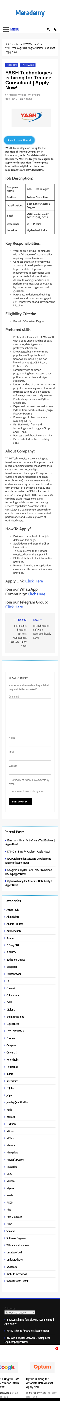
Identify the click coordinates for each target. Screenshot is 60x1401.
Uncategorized (14, 1252)
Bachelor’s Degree (15, 959)
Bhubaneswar (13, 974)
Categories (9, 1308)
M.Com (10, 1131)
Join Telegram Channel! (20, 140)
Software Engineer (16, 1238)
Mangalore (12, 1152)
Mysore (10, 1188)
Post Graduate (14, 1216)
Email (11, 751)
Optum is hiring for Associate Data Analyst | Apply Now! (40, 1383)
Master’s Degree (15, 1159)
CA (8, 981)
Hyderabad (27, 65)
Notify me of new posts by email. (28, 791)
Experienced (12, 1023)
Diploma (11, 1009)
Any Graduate (13, 931)
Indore (9, 1074)
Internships (12, 1081)
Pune (9, 1224)
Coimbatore (12, 995)
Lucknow (11, 1124)
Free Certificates (15, 1031)
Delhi (9, 1002)
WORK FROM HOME (17, 1281)
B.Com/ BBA (12, 945)
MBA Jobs (11, 1166)
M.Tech (10, 1138)
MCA (9, 1174)
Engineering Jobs (15, 1016)
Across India (12, 909)
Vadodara (11, 1267)
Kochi (9, 1109)
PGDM (10, 1202)
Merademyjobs (17, 94)
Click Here (34, 581)
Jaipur (9, 1095)
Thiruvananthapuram (17, 1245)
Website (13, 765)
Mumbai (10, 1181)
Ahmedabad (12, 916)
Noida (9, 1195)
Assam (10, 938)
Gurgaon (11, 1045)
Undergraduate (14, 1259)
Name (12, 737)
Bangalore (11, 966)
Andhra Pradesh (14, 923)
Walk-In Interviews (16, 1274)
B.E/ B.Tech (12, 952)
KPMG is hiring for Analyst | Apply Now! (28, 851)
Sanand (10, 1231)
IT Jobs (10, 1088)
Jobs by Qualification (17, 1102)
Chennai (10, 988)
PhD (8, 1209)
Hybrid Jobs (12, 1059)
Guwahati (11, 1052)
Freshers (12, 65)
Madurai (11, 1145)
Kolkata (10, 1116)
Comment (14, 696)
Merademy (30, 12)
